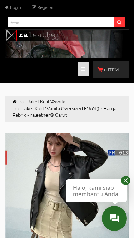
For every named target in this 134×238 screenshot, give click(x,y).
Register (45, 7)
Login (15, 7)
